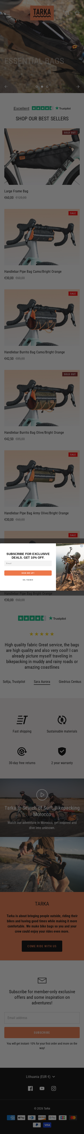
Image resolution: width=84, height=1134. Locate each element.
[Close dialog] (81, 545)
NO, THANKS (28, 580)
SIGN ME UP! (28, 573)
